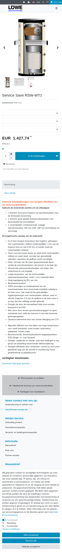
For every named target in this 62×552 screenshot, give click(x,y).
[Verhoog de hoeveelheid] (11, 154)
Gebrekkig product (13, 422)
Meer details (10, 193)
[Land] (33, 2)
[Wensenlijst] (47, 2)
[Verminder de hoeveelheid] (11, 158)
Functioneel (12, 520)
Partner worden (12, 455)
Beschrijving (9, 184)
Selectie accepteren (31, 546)
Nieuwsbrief (10, 445)
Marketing (11, 523)
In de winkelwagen (36, 156)
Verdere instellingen (11, 529)
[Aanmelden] (24, 2)
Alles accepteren (31, 535)
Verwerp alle (31, 541)
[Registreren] (29, 2)
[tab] (31, 184)
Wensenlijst (10, 164)
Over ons (9, 450)
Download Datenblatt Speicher (16, 363)
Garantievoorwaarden (15, 427)
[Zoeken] (43, 2)
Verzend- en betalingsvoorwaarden (21, 432)
